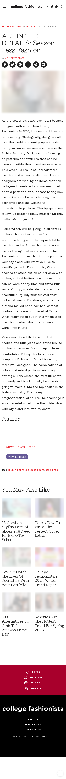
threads (36, 688)
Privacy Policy (33, 724)
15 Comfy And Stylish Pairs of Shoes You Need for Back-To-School (16, 531)
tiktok (36, 672)
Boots (40, 470)
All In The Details (13, 26)
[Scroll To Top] (60, 773)
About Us (33, 719)
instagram (36, 677)
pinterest (36, 683)
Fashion (30, 26)
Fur (56, 470)
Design (49, 470)
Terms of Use (33, 729)
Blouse (32, 470)
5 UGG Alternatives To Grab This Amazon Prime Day (15, 625)
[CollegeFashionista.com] (26, 6)
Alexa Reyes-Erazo (14, 58)
